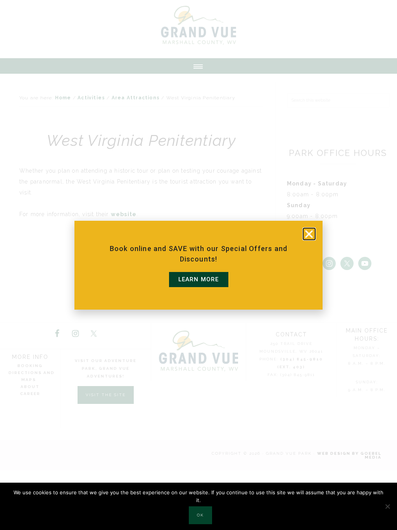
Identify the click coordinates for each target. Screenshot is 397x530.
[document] (198, 265)
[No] (387, 506)
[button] (309, 234)
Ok (200, 515)
